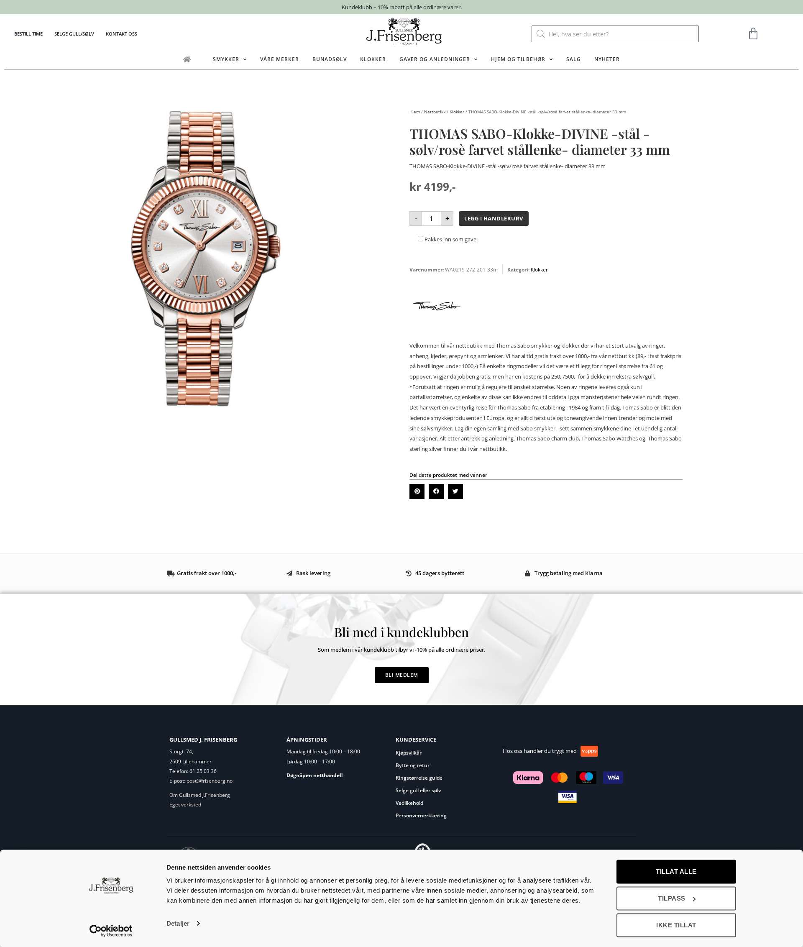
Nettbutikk (434, 112)
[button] (417, 491)
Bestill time (28, 34)
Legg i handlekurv (493, 218)
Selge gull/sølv (74, 34)
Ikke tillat (676, 925)
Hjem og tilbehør (518, 59)
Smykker (226, 59)
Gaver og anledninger (434, 59)
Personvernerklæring (421, 815)
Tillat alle (676, 871)
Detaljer (177, 923)
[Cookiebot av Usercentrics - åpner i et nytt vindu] (111, 930)
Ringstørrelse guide (419, 777)
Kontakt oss (121, 34)
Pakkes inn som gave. (450, 239)
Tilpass (671, 898)
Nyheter (607, 59)
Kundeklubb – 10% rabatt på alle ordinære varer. (402, 7)
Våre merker (279, 59)
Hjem (414, 112)
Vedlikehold (409, 802)
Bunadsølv (329, 59)
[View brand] (436, 331)
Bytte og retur (413, 765)
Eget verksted (185, 804)
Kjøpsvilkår (409, 752)
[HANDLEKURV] (753, 34)
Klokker (373, 59)
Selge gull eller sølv (418, 790)
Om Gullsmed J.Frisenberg (199, 795)
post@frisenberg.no (210, 780)
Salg (573, 59)
